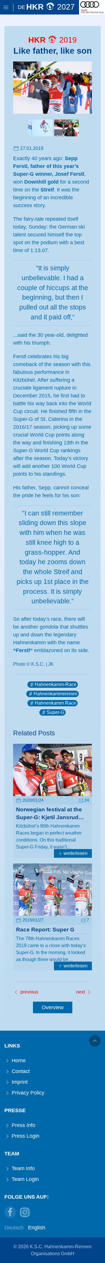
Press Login (24, 1136)
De (21, 7)
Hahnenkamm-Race (55, 684)
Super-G (55, 712)
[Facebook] (10, 1212)
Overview (53, 1007)
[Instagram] (25, 1212)
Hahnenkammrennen (55, 693)
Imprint (19, 1082)
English (36, 1228)
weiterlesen (75, 853)
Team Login (24, 1179)
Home (18, 1060)
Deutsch (14, 1228)
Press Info (22, 1125)
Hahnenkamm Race (55, 703)
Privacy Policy (27, 1093)
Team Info (22, 1168)
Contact (20, 1071)
